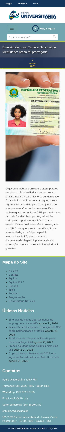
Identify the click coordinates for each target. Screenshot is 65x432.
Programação (17, 297)
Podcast (13, 293)
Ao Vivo (13, 270)
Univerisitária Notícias (22, 301)
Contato (13, 274)
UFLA (35, 3)
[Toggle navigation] (11, 28)
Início (12, 289)
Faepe (9, 3)
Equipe (13, 278)
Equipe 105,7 (16, 282)
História (13, 285)
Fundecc (22, 3)
